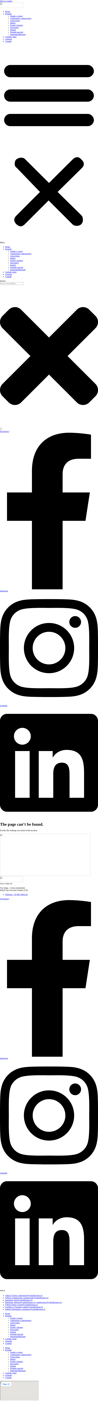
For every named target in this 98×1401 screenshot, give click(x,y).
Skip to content (6, 1)
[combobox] (12, 283)
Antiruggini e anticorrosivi (20, 18)
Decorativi (14, 28)
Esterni (13, 30)
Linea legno (15, 21)
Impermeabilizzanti (18, 34)
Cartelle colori (10, 37)
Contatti (8, 41)
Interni (12, 23)
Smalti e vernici (16, 16)
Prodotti (8, 14)
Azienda (8, 39)
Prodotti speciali (16, 32)
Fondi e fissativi (16, 25)
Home (7, 11)
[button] (49, 144)
